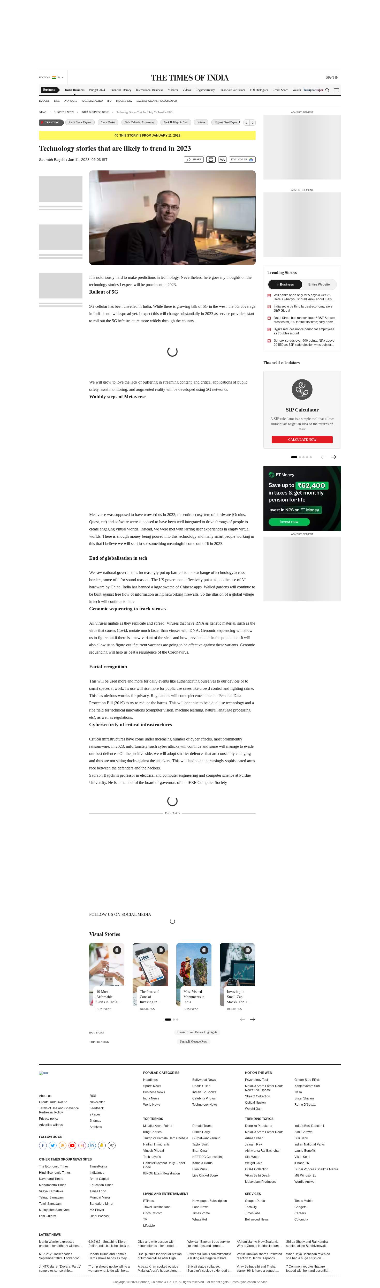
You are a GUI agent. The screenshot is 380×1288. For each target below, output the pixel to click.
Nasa (298, 1092)
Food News (200, 1207)
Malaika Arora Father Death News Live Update (264, 1088)
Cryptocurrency (205, 90)
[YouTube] (72, 1145)
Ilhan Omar (200, 1150)
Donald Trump (202, 1126)
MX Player (97, 1210)
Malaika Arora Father (157, 1126)
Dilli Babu (301, 1138)
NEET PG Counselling (208, 1157)
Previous (243, 1019)
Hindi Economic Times (55, 1172)
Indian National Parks (309, 1144)
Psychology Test (256, 1080)
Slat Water (252, 1157)
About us (45, 1096)
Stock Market (108, 122)
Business (49, 90)
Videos (187, 90)
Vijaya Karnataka (51, 1191)
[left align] (247, 122)
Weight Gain (253, 1109)
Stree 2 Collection (257, 1096)
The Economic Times (54, 1166)
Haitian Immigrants (156, 1144)
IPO (109, 100)
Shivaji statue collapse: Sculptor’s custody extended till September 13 (209, 1269)
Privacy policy (48, 1118)
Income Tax (124, 100)
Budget (44, 100)
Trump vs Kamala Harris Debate (165, 1138)
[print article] (211, 159)
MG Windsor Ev (305, 1175)
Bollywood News (204, 1080)
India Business (75, 90)
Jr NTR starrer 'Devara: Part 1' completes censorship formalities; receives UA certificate (60, 1269)
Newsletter (97, 1102)
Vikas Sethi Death (257, 1175)
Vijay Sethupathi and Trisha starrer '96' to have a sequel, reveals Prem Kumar (256, 1269)
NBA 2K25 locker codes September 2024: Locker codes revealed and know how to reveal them (61, 1256)
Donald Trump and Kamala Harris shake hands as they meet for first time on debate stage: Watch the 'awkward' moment (107, 1256)
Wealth (297, 90)
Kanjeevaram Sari (307, 1086)
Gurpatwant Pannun (206, 1138)
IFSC (57, 100)
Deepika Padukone (258, 1126)
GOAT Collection (256, 1169)
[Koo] (102, 1145)
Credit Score (280, 90)
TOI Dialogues (259, 90)
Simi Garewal (303, 1132)
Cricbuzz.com (152, 1213)
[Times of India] (190, 78)
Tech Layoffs (152, 1157)
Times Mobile (303, 1201)
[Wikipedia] (112, 1145)
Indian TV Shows (204, 1092)
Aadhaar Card (92, 100)
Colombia (301, 1219)
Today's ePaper (313, 90)
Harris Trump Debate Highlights (197, 1032)
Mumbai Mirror (100, 1197)
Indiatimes (97, 1172)
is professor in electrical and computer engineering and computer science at (177, 775)
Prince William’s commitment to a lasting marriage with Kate (209, 1256)
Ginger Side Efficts (307, 1080)
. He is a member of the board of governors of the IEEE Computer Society (166, 782)
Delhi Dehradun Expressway (139, 122)
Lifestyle (149, 1225)
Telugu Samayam (51, 1197)
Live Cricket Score (205, 1175)
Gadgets (300, 1207)
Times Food (98, 1191)
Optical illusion (255, 1102)
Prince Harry (201, 1132)
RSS (93, 1096)
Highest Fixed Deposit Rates (230, 122)
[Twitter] (53, 1145)
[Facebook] (43, 1145)
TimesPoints (98, 1166)
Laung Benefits (305, 1150)
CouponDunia (255, 1201)
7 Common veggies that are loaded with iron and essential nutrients (307, 1269)
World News (151, 1104)
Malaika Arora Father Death (264, 1132)
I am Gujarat (47, 1216)
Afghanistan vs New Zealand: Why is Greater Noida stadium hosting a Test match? (258, 1244)
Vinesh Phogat (153, 1150)
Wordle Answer (305, 1182)
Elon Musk (199, 1169)
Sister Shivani (304, 1098)
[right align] (252, 122)
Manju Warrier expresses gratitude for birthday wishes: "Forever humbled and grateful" (61, 1244)
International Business (149, 90)
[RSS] (62, 1145)
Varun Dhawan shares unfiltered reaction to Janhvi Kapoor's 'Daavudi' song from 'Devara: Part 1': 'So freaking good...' (259, 1256)
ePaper (95, 1114)
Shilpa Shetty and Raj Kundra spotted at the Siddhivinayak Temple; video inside (307, 1244)
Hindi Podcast (99, 1216)
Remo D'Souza (305, 1104)
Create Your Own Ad (53, 1102)
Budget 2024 (97, 90)
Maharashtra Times (52, 1185)
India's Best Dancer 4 (309, 1126)
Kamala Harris (202, 1163)
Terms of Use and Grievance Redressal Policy (59, 1110)
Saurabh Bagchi (102, 775)
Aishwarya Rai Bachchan (262, 1150)
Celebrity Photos (204, 1098)
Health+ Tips (201, 1086)
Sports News (152, 1086)
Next (252, 1020)
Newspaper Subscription (209, 1201)
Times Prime (201, 1213)
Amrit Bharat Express (80, 122)
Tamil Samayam (50, 1203)
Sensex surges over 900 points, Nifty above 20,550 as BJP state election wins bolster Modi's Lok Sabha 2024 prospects (304, 345)
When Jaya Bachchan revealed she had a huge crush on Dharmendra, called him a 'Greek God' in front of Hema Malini (308, 1256)
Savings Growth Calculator (156, 100)
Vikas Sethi (302, 1157)
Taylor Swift (200, 1144)
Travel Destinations (156, 1207)
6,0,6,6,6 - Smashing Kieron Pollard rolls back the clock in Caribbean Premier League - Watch (108, 1244)
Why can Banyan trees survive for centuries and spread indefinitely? (208, 1244)
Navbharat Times (51, 1179)
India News (151, 1098)
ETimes (148, 1201)
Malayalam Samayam (54, 1210)
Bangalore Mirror (101, 1203)
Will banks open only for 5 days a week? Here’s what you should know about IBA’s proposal (303, 299)
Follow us (239, 159)
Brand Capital (99, 1179)
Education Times (101, 1185)
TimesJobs (252, 1213)
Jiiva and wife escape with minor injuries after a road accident (156, 1244)
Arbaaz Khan (254, 1138)
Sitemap (95, 1120)
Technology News (204, 1104)
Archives (96, 1127)
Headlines (150, 1080)
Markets (173, 90)
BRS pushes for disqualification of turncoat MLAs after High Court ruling (160, 1256)
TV (145, 1219)
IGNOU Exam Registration (161, 1173)
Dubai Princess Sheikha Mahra (316, 1169)
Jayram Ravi (254, 1144)
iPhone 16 (301, 1163)
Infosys (201, 122)
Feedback (97, 1108)
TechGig (251, 1207)
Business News (154, 1092)
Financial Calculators (232, 90)
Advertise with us (51, 1125)
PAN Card (70, 100)
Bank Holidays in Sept (176, 122)
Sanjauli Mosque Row (193, 1041)
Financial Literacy (120, 90)
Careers (300, 1213)
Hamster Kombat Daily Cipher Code (164, 1165)
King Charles (152, 1132)
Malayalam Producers (260, 1182)
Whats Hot (199, 1219)
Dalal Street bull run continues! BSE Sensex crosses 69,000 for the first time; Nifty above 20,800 (304, 322)
